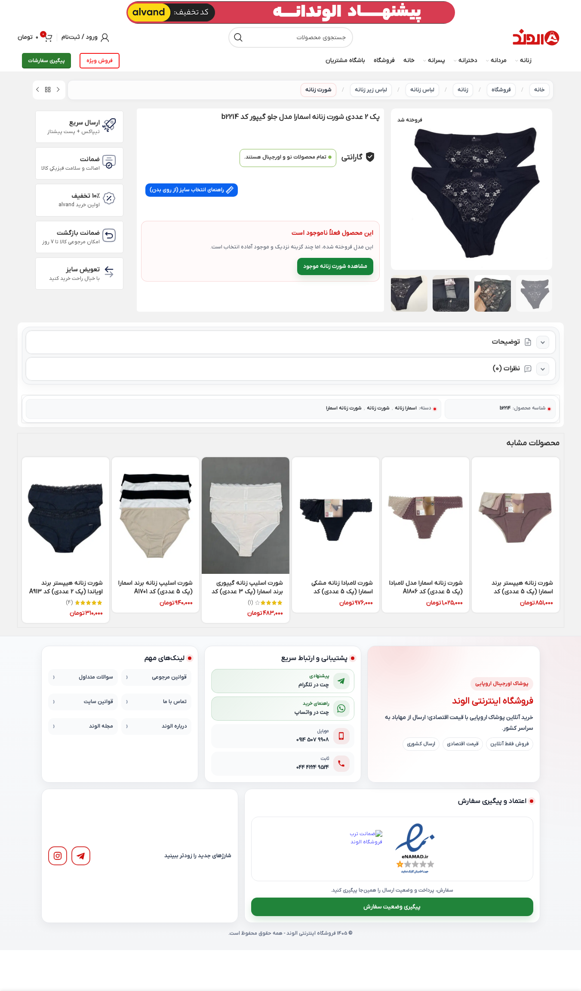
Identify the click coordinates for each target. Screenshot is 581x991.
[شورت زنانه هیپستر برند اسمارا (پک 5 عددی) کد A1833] (515, 515)
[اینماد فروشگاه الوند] (415, 849)
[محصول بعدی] (37, 90)
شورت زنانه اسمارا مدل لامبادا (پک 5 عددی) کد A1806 (426, 587)
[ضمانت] (109, 161)
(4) (69, 602)
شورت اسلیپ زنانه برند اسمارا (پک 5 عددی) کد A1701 (155, 587)
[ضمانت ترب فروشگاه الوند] (363, 849)
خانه (539, 89)
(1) (250, 602)
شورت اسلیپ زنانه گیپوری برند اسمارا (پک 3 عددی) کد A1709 (247, 591)
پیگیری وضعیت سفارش (392, 906)
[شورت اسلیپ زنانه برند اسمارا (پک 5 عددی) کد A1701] (155, 515)
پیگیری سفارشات (46, 60)
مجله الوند (101, 726)
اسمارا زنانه (406, 408)
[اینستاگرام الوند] (57, 855)
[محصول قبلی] (58, 90)
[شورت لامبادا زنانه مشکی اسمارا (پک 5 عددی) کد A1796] (335, 515)
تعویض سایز (83, 269)
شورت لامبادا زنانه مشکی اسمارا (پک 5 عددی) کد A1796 (342, 591)
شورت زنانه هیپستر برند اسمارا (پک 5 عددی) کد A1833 (522, 591)
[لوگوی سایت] (535, 37)
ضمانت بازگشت (78, 233)
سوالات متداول (96, 677)
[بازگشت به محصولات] (48, 90)
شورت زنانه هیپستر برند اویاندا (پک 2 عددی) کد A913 (66, 587)
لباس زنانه (422, 89)
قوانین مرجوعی (169, 677)
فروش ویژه (99, 60)
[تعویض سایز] (109, 271)
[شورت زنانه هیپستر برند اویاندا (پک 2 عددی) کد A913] (65, 515)
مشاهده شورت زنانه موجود (335, 266)
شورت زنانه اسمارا (344, 408)
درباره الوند (174, 726)
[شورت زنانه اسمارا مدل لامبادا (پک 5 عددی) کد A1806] (425, 515)
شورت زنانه (318, 89)
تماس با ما (175, 701)
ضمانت (90, 159)
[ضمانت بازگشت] (109, 235)
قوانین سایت (98, 701)
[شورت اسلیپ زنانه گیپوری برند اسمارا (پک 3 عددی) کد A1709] (245, 515)
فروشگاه (501, 89)
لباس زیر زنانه (371, 89)
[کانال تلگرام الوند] (80, 855)
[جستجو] (238, 37)
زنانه (463, 89)
